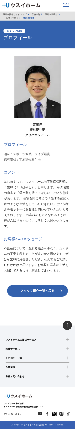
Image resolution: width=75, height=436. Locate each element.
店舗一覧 (36, 14)
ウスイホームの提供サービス (21, 339)
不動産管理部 (51, 14)
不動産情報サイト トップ (15, 14)
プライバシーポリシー (13, 414)
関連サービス (13, 348)
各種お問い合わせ (15, 376)
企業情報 (10, 367)
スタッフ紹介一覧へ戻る (37, 290)
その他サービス (14, 358)
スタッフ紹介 (12, 18)
